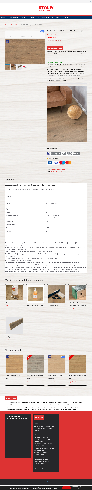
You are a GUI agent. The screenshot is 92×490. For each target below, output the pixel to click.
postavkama (55, 488)
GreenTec (54, 169)
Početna (7, 25)
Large (65, 171)
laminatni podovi (59, 171)
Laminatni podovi (16, 25)
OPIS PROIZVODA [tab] (10, 179)
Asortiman (24, 17)
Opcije (75, 487)
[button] (28, 18)
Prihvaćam (66, 487)
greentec (53, 171)
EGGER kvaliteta (14, 17)
